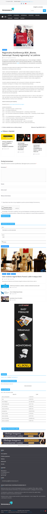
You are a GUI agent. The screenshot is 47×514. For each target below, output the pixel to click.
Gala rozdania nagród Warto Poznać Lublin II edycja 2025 (22, 277)
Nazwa (2, 184)
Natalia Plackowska (12, 57)
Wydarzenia (16, 15)
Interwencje (24, 15)
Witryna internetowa (6, 195)
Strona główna (4, 453)
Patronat (10, 18)
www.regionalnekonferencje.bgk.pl (17, 104)
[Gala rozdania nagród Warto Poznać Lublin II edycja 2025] (23, 260)
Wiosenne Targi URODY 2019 (38, 127)
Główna (10, 15)
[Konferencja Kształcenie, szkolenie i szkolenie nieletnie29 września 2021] (5, 286)
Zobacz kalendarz (27, 385)
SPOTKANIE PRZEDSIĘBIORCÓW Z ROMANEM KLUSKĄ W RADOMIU (23, 146)
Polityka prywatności (5, 456)
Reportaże (31, 15)
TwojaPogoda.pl (14, 377)
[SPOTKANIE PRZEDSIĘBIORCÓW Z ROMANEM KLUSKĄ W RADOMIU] (23, 135)
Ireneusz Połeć (11, 279)
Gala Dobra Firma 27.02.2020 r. (16, 298)
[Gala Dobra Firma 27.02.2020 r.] (5, 299)
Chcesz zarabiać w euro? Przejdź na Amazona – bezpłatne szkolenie (7, 144)
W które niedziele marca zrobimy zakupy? (12, 127)
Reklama (37, 15)
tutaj (18, 63)
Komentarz (4, 167)
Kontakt (22, 18)
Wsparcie (16, 18)
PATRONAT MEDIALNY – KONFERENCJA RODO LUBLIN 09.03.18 (37, 148)
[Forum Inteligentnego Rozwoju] (5, 293)
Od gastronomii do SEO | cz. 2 (27, 1)
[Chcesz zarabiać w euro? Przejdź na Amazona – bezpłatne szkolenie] (8, 135)
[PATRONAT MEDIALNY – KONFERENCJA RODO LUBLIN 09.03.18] (39, 135)
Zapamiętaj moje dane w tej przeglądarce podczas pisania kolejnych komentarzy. (21, 202)
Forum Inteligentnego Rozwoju (16, 292)
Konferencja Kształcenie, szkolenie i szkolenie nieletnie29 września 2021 (25, 285)
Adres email (3, 190)
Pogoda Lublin (4, 377)
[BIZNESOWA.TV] (2, 16)
